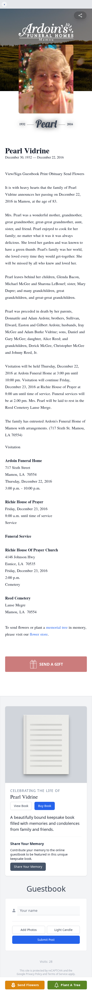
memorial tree (57, 627)
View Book (21, 806)
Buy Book (44, 806)
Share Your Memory (28, 867)
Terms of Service (58, 974)
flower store (39, 634)
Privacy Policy (34, 974)
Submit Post (46, 940)
